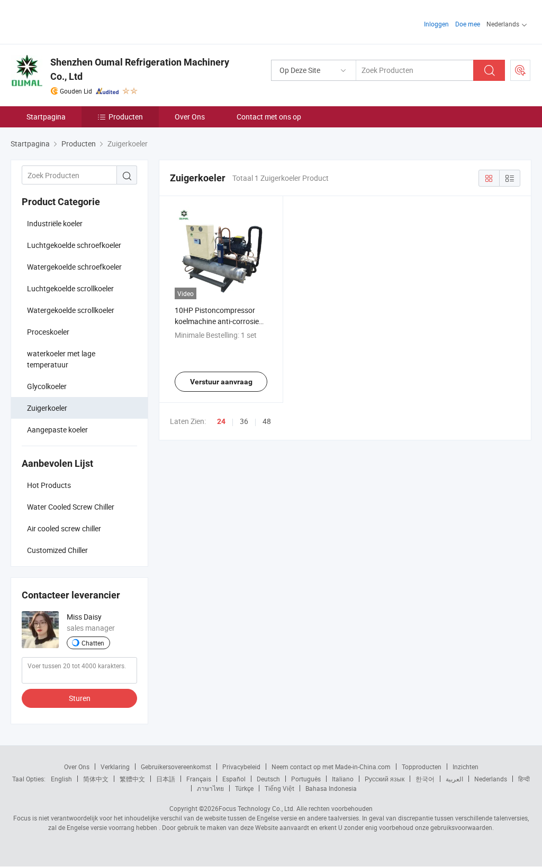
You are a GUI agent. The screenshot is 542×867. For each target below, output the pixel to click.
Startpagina (46, 117)
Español (234, 778)
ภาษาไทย (210, 788)
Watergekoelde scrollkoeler (70, 310)
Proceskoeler (48, 332)
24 (221, 421)
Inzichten (465, 766)
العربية (454, 778)
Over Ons (190, 117)
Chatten (93, 643)
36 (244, 421)
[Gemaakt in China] (79, 20)
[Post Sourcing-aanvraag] (520, 70)
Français (198, 778)
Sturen (80, 698)
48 (267, 421)
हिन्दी (524, 778)
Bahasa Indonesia (331, 788)
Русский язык (384, 778)
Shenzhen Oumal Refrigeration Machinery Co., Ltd (139, 69)
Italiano (343, 778)
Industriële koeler (55, 223)
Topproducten (421, 766)
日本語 (165, 778)
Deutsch (268, 778)
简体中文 (96, 778)
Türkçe (244, 788)
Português (306, 778)
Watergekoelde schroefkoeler (74, 267)
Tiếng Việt (279, 788)
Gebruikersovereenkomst (176, 766)
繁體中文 (132, 778)
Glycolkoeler (47, 386)
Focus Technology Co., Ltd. (257, 808)
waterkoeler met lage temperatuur (61, 359)
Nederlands (490, 778)
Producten (126, 117)
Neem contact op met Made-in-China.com (331, 766)
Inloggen (436, 24)
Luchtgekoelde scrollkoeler (70, 288)
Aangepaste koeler (57, 430)
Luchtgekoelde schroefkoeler (74, 245)
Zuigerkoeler (47, 408)
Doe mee (467, 24)
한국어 (425, 778)
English (61, 778)
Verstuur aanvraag (221, 381)
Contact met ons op (269, 117)
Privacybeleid (241, 766)
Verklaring (115, 766)
